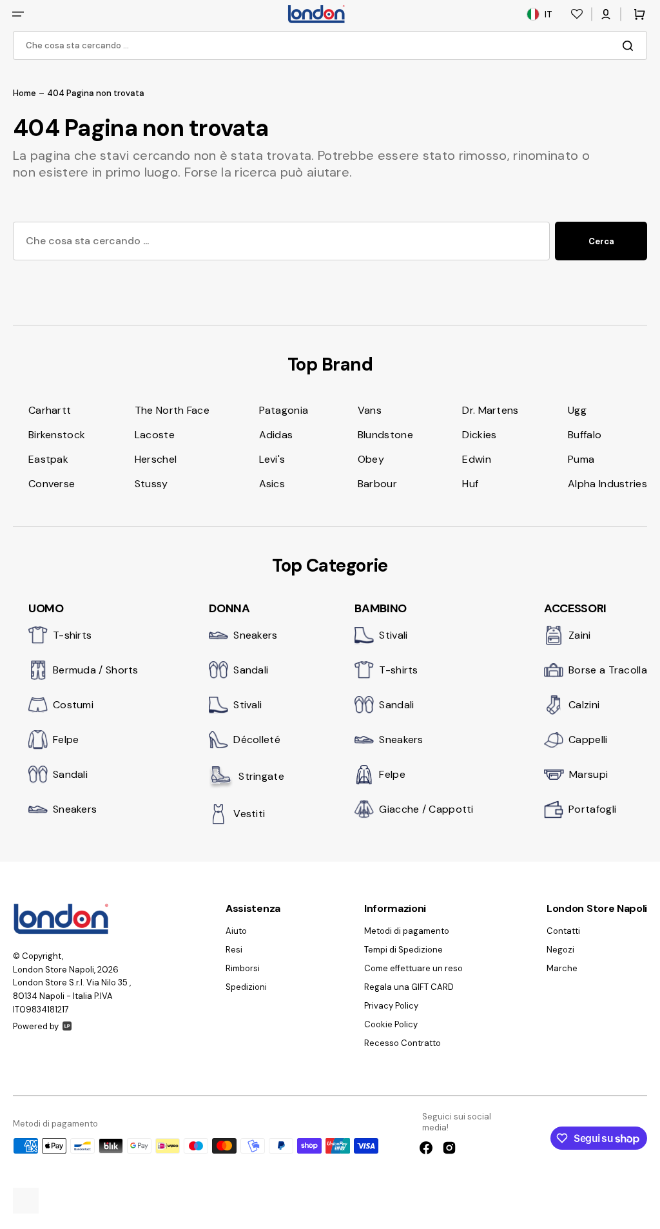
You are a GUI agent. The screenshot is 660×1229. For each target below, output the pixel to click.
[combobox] (330, 45)
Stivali (247, 704)
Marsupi (588, 774)
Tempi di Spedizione (403, 949)
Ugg (577, 410)
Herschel (156, 459)
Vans (370, 410)
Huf (470, 483)
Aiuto (236, 931)
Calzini (583, 704)
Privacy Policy (391, 1005)
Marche (562, 968)
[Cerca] (630, 46)
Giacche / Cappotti (426, 809)
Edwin (476, 459)
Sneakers (75, 809)
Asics (272, 483)
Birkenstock (56, 434)
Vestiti (249, 813)
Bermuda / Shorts (96, 670)
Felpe (66, 739)
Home (24, 93)
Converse (51, 483)
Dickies (479, 434)
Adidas (276, 434)
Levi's (272, 459)
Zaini (579, 635)
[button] (18, 14)
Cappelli (587, 739)
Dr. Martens (490, 410)
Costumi (73, 704)
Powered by (36, 1026)
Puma (581, 459)
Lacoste (155, 434)
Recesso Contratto (402, 1043)
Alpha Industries (607, 483)
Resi (234, 949)
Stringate (261, 776)
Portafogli (592, 809)
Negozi (560, 949)
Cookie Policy (391, 1024)
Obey (371, 459)
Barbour (377, 483)
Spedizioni (246, 987)
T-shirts (72, 635)
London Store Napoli (53, 969)
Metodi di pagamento (406, 931)
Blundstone (385, 434)
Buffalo (584, 434)
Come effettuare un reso (413, 968)
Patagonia (284, 410)
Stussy (151, 483)
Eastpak (48, 459)
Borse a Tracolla (607, 670)
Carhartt (49, 410)
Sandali (70, 774)
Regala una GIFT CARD (409, 987)
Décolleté (256, 739)
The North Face (172, 410)
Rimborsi (243, 968)
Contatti (563, 931)
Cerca (601, 241)
